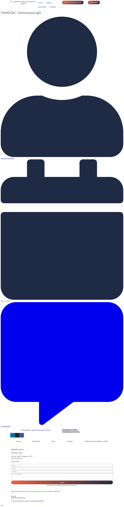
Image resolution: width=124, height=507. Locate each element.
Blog (53, 441)
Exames (49, 3)
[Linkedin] (12, 435)
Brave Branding (37, 501)
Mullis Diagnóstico (18, 498)
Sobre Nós (42, 7)
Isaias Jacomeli (8, 158)
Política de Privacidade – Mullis (96, 441)
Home (40, 3)
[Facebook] (21, 435)
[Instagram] (17, 435)
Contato (53, 7)
